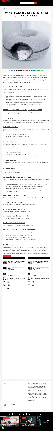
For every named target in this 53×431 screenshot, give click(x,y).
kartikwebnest (11, 269)
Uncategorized (6, 417)
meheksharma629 (12, 275)
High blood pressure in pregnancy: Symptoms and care (8, 425)
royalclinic (13, 281)
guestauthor (38, 281)
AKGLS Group (21, 429)
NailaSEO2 (35, 269)
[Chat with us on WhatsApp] (2, 428)
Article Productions (36, 429)
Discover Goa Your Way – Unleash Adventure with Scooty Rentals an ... (28, 425)
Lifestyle (13, 256)
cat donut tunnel (7, 247)
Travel (24, 417)
